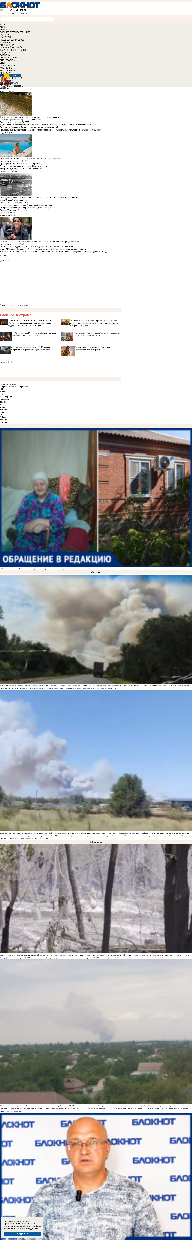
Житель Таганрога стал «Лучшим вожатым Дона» (116, 958)
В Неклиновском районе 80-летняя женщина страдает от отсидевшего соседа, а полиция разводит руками (39, 569)
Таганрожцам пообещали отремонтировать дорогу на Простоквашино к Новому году (159, 836)
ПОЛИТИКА (5, 55)
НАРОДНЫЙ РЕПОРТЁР (11, 47)
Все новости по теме (9, 122)
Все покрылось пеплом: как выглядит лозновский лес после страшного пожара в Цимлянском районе (40, 955)
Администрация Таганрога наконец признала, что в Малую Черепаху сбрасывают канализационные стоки (48, 125)
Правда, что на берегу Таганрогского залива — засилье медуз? (29, 127)
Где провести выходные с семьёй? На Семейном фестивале (27, 166)
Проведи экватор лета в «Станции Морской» (20, 164)
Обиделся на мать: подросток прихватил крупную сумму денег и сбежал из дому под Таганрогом (80, 688)
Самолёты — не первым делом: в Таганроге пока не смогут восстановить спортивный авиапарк (108, 1106)
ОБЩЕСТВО (5, 53)
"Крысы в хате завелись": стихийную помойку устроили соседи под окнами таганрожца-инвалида (120, 685)
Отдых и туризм (7, 132)
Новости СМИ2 (7, 362)
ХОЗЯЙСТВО (6, 68)
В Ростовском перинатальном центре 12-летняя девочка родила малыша (110, 1108)
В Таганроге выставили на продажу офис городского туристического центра (158, 955)
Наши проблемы (7, 213)
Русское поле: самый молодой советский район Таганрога (26, 205)
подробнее (23, 386)
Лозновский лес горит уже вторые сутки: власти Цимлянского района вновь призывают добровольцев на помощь (45, 833)
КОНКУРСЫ (5, 37)
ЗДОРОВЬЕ (5, 35)
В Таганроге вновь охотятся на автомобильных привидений (103, 955)
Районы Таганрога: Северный (13, 210)
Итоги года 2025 (7, 215)
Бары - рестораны (15, 86)
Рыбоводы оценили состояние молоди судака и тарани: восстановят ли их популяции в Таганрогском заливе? (50, 130)
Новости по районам (9, 171)
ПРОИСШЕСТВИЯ (8, 58)
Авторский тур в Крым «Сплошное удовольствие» (23, 169)
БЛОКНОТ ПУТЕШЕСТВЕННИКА (15, 32)
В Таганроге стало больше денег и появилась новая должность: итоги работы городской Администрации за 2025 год (53, 252)
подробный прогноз (8, 386)
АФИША (3, 30)
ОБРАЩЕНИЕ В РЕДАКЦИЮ (13, 50)
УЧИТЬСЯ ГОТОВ (15, 78)
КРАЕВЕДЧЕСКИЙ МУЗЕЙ (12, 40)
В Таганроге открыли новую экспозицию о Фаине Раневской (57, 1108)
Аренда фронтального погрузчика (12, 958)
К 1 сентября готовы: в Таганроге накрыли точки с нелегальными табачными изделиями (61, 958)
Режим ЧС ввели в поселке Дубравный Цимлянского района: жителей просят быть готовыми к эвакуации (42, 685)
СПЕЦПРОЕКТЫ (7, 60)
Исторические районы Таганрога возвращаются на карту (25, 208)
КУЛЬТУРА (5, 42)
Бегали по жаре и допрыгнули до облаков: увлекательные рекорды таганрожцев (36, 246)
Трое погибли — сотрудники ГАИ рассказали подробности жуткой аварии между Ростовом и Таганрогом (135, 833)
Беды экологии (7, 91)
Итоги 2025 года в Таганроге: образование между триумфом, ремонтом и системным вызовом (43, 249)
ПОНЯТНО (22, 1234)
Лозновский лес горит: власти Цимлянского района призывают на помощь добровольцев (36, 1106)
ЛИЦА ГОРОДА (7, 45)
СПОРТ (3, 63)
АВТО (2, 27)
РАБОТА (17, 75)
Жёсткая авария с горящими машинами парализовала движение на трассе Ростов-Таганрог (90, 836)
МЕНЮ (3, 24)
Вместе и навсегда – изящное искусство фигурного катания (26, 838)
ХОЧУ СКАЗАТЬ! (7, 70)
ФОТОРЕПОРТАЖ (8, 65)
